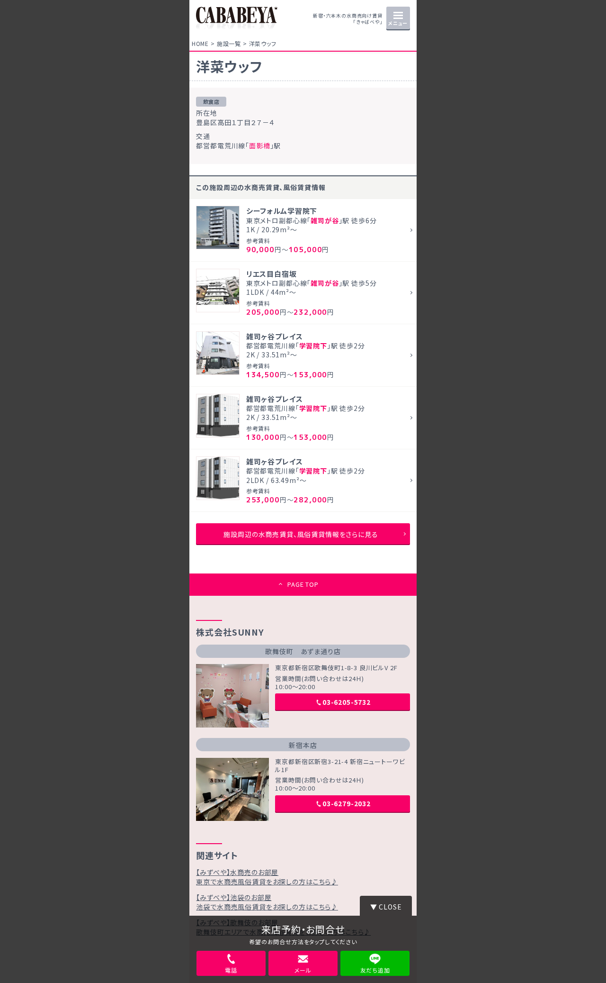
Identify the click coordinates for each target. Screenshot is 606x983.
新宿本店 (303, 745)
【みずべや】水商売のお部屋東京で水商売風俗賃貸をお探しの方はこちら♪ (267, 876)
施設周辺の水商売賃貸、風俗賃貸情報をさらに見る (300, 534)
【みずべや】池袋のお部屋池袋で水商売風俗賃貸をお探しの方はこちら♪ (267, 901)
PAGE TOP (303, 584)
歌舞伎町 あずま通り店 (302, 651)
